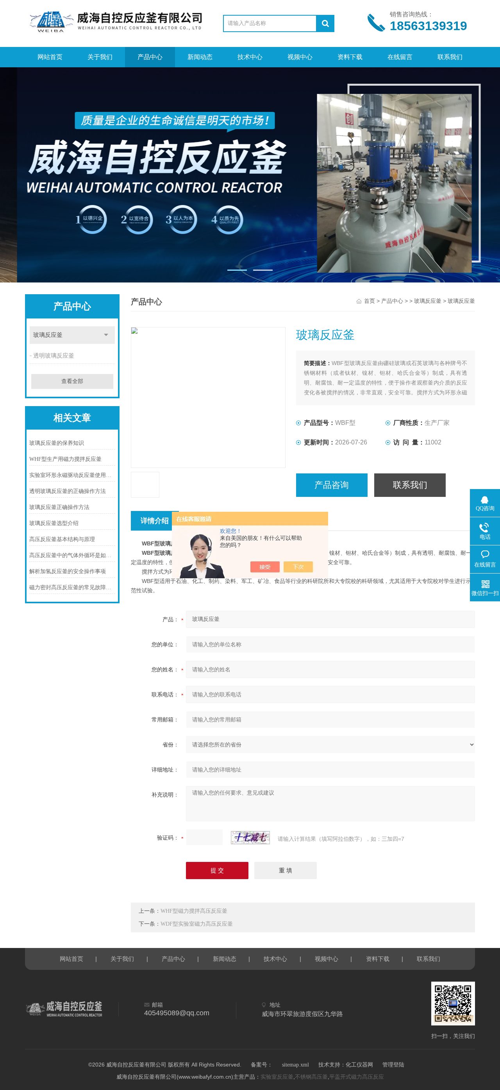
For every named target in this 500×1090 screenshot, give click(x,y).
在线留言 (400, 57)
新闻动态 (200, 57)
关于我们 (100, 57)
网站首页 (50, 57)
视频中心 (300, 57)
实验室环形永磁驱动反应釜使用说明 (72, 475)
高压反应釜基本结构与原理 (62, 539)
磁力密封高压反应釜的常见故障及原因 (72, 587)
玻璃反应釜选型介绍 (54, 523)
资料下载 (350, 57)
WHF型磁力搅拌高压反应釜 (194, 911)
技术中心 (250, 57)
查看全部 (72, 381)
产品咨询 (331, 485)
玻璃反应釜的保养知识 (56, 443)
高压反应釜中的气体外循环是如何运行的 (72, 555)
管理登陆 (393, 1065)
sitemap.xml (295, 1065)
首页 (369, 301)
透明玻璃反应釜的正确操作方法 (67, 491)
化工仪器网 (359, 1065)
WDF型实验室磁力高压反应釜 (197, 924)
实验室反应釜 (277, 1077)
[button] (237, 270)
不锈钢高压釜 (311, 1077)
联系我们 (450, 57)
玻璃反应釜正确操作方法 (59, 507)
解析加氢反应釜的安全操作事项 (67, 571)
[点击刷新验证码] (250, 837)
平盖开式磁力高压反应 (356, 1077)
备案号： (262, 1065)
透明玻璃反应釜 (53, 356)
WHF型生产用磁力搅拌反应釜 (65, 459)
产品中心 (150, 57)
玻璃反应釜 (47, 335)
